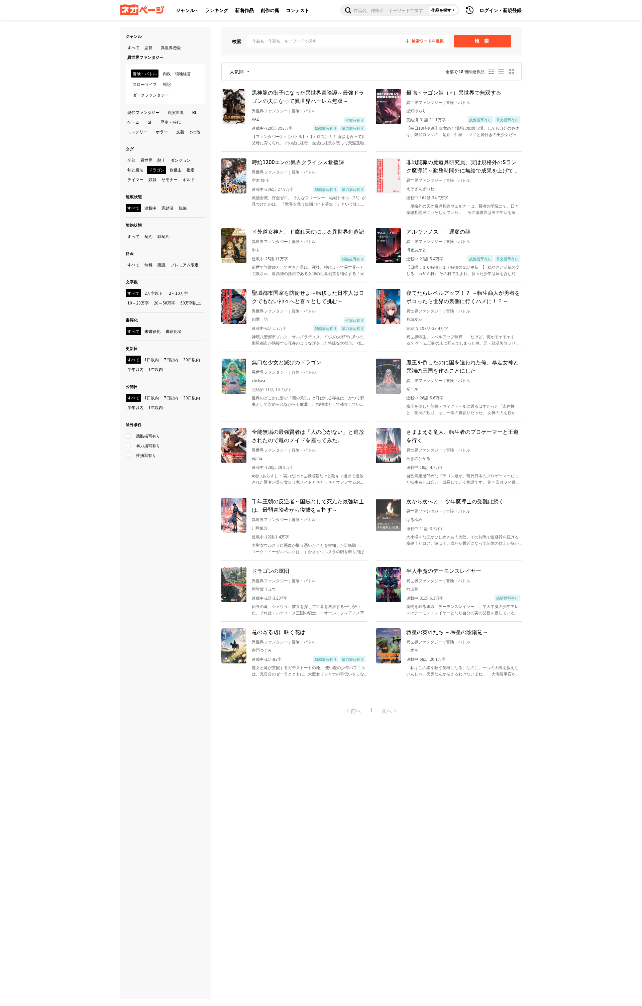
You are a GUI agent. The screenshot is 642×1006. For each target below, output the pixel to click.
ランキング (216, 10)
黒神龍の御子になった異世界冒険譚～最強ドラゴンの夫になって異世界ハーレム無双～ (308, 96)
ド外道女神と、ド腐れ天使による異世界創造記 (308, 231)
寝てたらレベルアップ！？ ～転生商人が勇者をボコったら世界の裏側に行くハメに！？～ (463, 296)
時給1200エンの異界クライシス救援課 (298, 162)
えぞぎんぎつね (420, 188)
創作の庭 (269, 10)
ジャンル (185, 10)
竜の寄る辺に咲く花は (278, 632)
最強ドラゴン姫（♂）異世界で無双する (453, 92)
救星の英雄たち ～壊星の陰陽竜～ (447, 632)
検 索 (483, 40)
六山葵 (412, 589)
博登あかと (416, 249)
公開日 (132, 386)
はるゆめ (414, 519)
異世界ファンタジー (270, 110)
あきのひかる (418, 458)
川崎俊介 (260, 527)
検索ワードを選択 (428, 41)
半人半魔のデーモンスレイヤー (443, 571)
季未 (256, 249)
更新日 (132, 348)
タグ (130, 148)
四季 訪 (260, 319)
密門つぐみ (262, 650)
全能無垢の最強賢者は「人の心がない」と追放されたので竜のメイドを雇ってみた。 (308, 435)
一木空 (412, 650)
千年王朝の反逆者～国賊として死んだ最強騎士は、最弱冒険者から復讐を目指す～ (308, 505)
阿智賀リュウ (264, 589)
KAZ (255, 119)
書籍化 (132, 320)
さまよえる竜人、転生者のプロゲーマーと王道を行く (462, 435)
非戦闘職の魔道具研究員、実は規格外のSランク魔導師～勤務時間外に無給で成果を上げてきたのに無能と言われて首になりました (462, 166)
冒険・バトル (304, 110)
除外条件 (134, 424)
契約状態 (134, 225)
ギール (412, 388)
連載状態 (134, 196)
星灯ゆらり (416, 110)
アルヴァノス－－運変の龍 (438, 231)
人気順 (237, 71)
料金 (130, 253)
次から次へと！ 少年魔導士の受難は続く (455, 501)
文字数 (132, 281)
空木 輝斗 (260, 180)
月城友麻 (414, 319)
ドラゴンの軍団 (270, 571)
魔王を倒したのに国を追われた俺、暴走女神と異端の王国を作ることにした (462, 366)
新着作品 (244, 10)
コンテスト (297, 10)
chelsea (258, 380)
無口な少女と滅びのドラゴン (286, 362)
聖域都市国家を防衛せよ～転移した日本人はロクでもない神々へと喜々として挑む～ (308, 296)
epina (257, 458)
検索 (236, 41)
